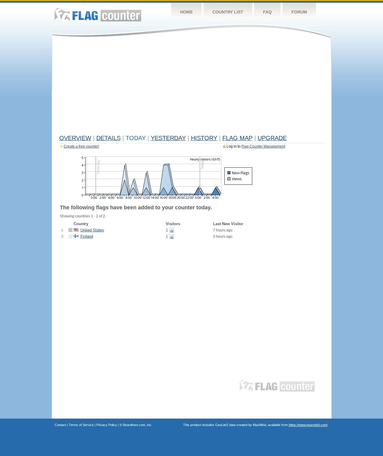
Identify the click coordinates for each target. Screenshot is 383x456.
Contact (60, 425)
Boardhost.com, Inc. (137, 425)
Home (186, 12)
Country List (227, 12)
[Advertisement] (191, 87)
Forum (299, 12)
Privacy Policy (106, 425)
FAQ (267, 12)
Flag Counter (97, 15)
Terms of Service (81, 425)
